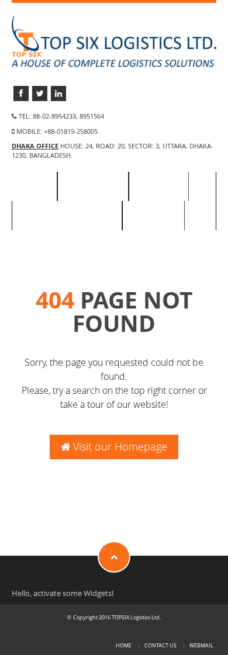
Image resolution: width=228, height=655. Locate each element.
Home (34, 186)
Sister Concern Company (67, 215)
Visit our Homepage (118, 446)
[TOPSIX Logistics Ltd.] (114, 41)
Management (93, 186)
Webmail (201, 645)
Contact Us (153, 215)
